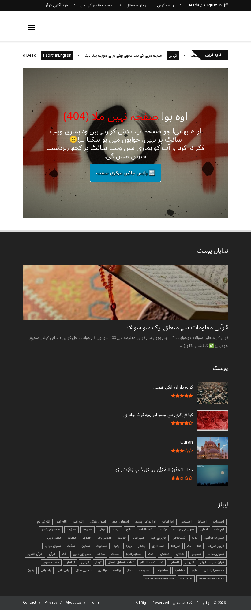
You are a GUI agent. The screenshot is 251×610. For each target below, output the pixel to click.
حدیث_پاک (104, 538)
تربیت (116, 529)
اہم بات (219, 529)
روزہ (129, 546)
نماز (130, 570)
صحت (115, 554)
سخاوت (101, 546)
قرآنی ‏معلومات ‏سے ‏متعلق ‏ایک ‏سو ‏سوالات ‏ (174, 327)
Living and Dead (32, 55)
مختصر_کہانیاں (214, 570)
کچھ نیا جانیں (204, 29)
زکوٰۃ (116, 546)
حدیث (122, 538)
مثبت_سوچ (51, 562)
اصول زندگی (98, 522)
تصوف (87, 529)
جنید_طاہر (139, 538)
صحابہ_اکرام (133, 554)
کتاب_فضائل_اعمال (120, 562)
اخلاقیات (168, 522)
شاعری (165, 554)
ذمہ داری (158, 546)
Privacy (51, 602)
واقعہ (117, 570)
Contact (29, 602)
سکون (85, 546)
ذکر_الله (175, 546)
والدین (102, 570)
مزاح (195, 570)
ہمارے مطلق (136, 5)
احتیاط (202, 522)
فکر (64, 554)
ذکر (189, 546)
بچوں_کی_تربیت (183, 529)
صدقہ (101, 554)
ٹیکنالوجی (179, 538)
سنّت (71, 546)
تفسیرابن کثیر (51, 529)
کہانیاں (70, 562)
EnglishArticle (211, 578)
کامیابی (174, 562)
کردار (98, 562)
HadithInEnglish (68, 55)
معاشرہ (180, 570)
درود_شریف (216, 546)
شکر (151, 554)
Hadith (186, 578)
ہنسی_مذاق (84, 570)
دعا (199, 546)
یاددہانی (46, 570)
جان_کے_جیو (158, 538)
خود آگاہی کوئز (57, 5)
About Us (73, 602)
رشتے (141, 546)
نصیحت (144, 570)
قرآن (52, 554)
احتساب (218, 522)
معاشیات (162, 570)
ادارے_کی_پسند (145, 522)
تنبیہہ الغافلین (214, 538)
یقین (31, 570)
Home (95, 602)
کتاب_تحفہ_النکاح (151, 562)
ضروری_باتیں (82, 554)
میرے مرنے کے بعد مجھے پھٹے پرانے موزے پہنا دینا (134, 55)
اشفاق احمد (120, 522)
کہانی (184, 55)
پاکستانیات (146, 529)
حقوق (87, 538)
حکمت (72, 538)
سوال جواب (53, 546)
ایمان (204, 529)
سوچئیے (196, 554)
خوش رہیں (54, 538)
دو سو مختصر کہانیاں (97, 5)
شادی (180, 554)
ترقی (102, 529)
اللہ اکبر (78, 522)
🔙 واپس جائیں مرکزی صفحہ (125, 173)
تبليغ (129, 529)
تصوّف (71, 529)
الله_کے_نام (43, 522)
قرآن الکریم (35, 554)
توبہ (194, 538)
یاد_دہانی (63, 570)
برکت (163, 529)
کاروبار (189, 562)
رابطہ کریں (165, 5)
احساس (186, 522)
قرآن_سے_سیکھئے (212, 562)
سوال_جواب (216, 554)
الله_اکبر (62, 522)
